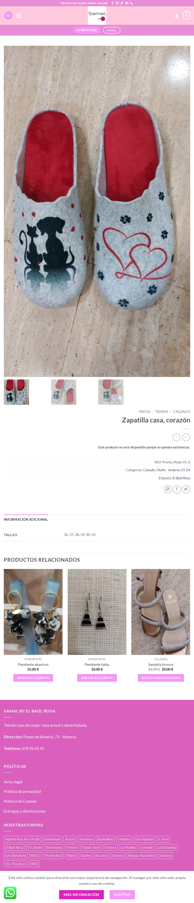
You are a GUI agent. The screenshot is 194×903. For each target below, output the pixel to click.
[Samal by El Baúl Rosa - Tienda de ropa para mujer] (97, 15)
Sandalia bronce (160, 664)
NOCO (35, 855)
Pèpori (71, 855)
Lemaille (146, 847)
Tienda (161, 412)
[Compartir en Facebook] (177, 489)
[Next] (190, 630)
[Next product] (176, 437)
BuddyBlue (105, 839)
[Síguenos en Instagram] (117, 3)
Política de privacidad (22, 791)
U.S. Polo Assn (15, 864)
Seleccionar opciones (160, 677)
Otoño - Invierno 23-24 (173, 470)
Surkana (165, 855)
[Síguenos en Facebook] (112, 3)
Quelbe (85, 855)
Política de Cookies (20, 801)
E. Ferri (163, 839)
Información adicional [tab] (26, 519)
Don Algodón (144, 839)
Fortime (72, 847)
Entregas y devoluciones (25, 811)
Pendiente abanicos (33, 664)
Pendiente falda (97, 664)
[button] (8, 15)
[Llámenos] (131, 3)
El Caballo (35, 847)
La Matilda (128, 847)
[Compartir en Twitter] (186, 489)
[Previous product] (186, 437)
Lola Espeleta (167, 847)
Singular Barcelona (141, 855)
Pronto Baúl (53, 855)
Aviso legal (13, 781)
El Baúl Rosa (181, 478)
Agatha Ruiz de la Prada (22, 839)
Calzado (181, 412)
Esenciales (54, 847)
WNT (34, 864)
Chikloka (124, 839)
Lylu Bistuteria (15, 855)
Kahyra (110, 847)
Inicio (144, 412)
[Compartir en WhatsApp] (168, 489)
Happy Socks (91, 847)
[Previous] (4, 630)
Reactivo (101, 855)
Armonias (86, 839)
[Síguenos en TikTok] (122, 3)
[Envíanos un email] (126, 3)
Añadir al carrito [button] (33, 677)
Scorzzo (118, 855)
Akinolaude (52, 839)
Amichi (70, 839)
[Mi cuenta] (177, 15)
